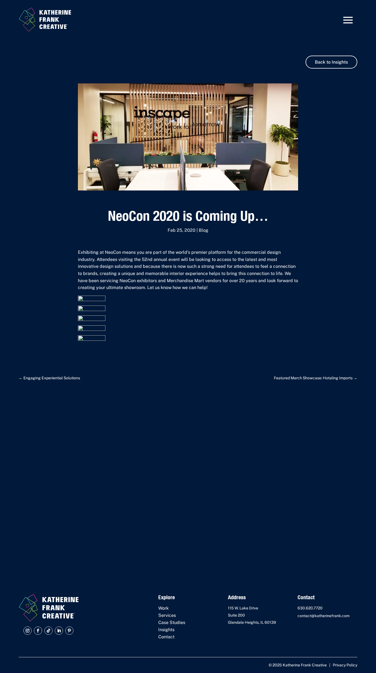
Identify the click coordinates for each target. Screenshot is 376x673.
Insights (166, 629)
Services (167, 615)
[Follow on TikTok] (48, 630)
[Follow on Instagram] (27, 630)
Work (163, 608)
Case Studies (171, 622)
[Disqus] (188, 478)
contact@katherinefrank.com (324, 616)
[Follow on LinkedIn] (59, 630)
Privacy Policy (345, 665)
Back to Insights (331, 62)
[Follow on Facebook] (38, 630)
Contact (166, 636)
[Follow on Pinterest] (69, 630)
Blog (203, 230)
